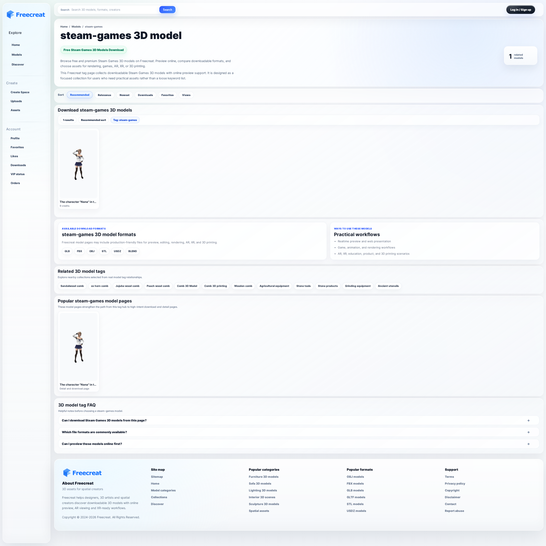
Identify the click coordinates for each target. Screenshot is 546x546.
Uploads (16, 101)
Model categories (163, 490)
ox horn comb (99, 286)
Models (17, 54)
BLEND (132, 251)
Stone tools (303, 286)
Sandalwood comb (72, 286)
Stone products (328, 286)
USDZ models (356, 511)
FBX (79, 251)
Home (16, 44)
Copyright (452, 490)
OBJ (91, 251)
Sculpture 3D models (264, 504)
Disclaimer (452, 497)
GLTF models (356, 497)
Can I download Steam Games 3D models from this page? (104, 420)
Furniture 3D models (264, 476)
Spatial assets (259, 511)
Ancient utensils (388, 286)
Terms (449, 476)
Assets (15, 110)
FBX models (355, 483)
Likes (14, 156)
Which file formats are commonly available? (94, 432)
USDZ (117, 251)
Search (167, 9)
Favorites (17, 147)
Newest (124, 95)
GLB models (355, 490)
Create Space (20, 92)
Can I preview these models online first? (92, 444)
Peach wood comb (158, 286)
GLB (67, 251)
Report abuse (454, 511)
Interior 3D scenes (262, 497)
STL (104, 251)
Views (186, 95)
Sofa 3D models (260, 483)
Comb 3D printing (215, 286)
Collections (159, 497)
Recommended (79, 94)
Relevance (104, 95)
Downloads (18, 165)
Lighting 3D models (263, 490)
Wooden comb (243, 286)
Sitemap (157, 476)
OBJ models (355, 476)
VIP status (18, 174)
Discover (18, 64)
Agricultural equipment (274, 286)
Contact (450, 504)
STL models (355, 504)
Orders (15, 183)
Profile (15, 138)
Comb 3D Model (187, 286)
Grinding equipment (358, 286)
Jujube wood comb (127, 286)
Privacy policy (455, 483)
